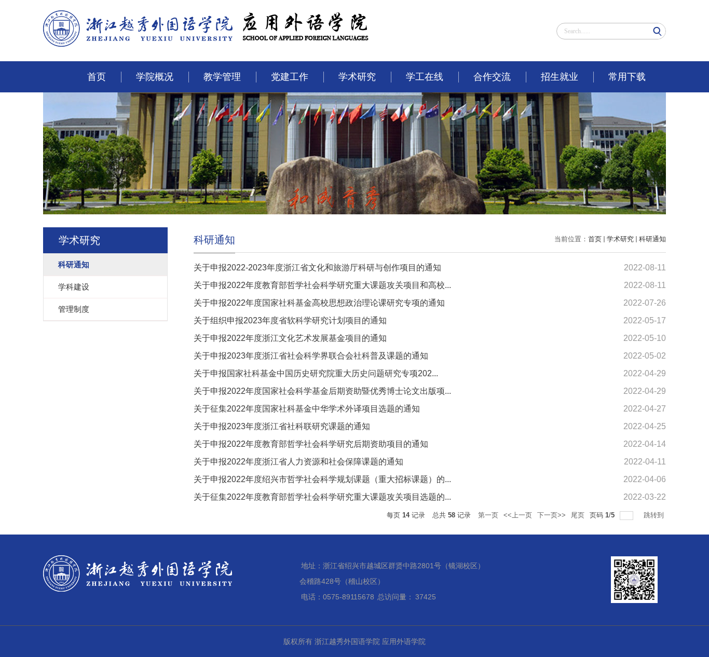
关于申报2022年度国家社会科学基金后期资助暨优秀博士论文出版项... (322, 391)
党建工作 (289, 77)
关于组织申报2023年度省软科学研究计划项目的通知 (290, 320)
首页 (96, 77)
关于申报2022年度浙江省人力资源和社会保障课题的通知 (298, 461)
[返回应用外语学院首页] (206, 25)
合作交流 (492, 77)
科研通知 (652, 239)
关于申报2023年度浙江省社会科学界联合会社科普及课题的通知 (311, 355)
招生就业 (559, 77)
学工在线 (424, 77)
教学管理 (222, 77)
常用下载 (627, 77)
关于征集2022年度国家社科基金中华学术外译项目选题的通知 (307, 408)
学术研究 (357, 77)
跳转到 (655, 515)
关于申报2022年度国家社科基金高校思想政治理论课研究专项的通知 (319, 302)
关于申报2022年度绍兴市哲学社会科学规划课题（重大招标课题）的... (322, 479)
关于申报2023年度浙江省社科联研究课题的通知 (282, 426)
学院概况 (154, 77)
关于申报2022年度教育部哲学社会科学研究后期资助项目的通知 (311, 444)
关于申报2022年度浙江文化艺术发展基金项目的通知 (290, 338)
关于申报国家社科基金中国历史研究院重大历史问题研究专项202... (316, 373)
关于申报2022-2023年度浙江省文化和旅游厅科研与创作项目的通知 (317, 267)
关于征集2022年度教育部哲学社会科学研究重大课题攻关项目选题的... (322, 496)
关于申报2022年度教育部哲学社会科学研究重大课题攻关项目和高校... (322, 285)
